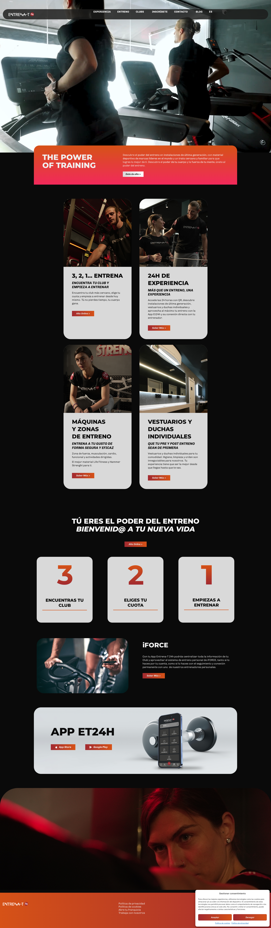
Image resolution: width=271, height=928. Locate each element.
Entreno (123, 11)
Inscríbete (160, 11)
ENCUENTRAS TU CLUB (65, 603)
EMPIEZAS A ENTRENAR (206, 602)
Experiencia (102, 11)
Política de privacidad (240, 923)
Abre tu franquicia (130, 909)
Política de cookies (222, 923)
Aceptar (215, 917)
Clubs (140, 11)
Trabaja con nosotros (132, 912)
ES (210, 11)
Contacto (181, 11)
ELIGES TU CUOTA (135, 602)
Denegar (250, 917)
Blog (199, 11)
